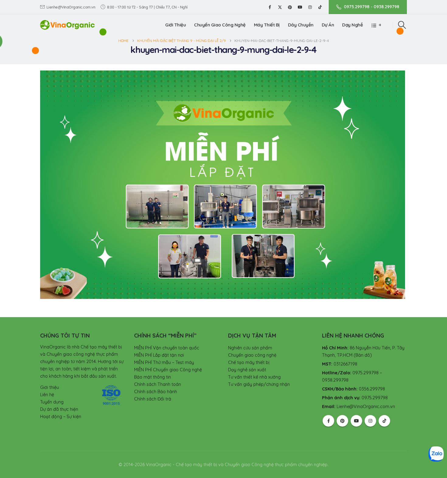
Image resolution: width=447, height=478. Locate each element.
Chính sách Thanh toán (157, 384)
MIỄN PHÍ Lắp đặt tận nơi (159, 355)
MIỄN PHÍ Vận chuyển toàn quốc (166, 348)
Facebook (328, 421)
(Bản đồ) (363, 355)
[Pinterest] (290, 7)
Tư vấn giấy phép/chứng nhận (259, 384)
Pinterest (342, 421)
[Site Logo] (67, 24)
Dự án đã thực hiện (59, 409)
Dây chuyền (301, 25)
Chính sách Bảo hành (155, 391)
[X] (279, 7)
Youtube (356, 421)
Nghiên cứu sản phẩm (250, 348)
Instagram (370, 421)
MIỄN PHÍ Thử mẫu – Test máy (164, 362)
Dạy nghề (352, 25)
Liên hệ (47, 394)
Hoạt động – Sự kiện (60, 416)
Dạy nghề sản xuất (247, 369)
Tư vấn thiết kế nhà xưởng (254, 377)
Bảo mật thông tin (152, 377)
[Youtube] (300, 7)
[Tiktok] (320, 7)
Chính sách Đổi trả (152, 399)
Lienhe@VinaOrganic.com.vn (71, 7)
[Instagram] (310, 7)
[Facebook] (269, 7)
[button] (402, 25)
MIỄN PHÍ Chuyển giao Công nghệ (168, 369)
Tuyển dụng (52, 402)
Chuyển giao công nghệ (252, 355)
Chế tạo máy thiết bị (248, 362)
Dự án (328, 25)
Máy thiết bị (267, 25)
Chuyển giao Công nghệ (220, 25)
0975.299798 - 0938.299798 (371, 6)
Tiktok (384, 421)
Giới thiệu (175, 25)
